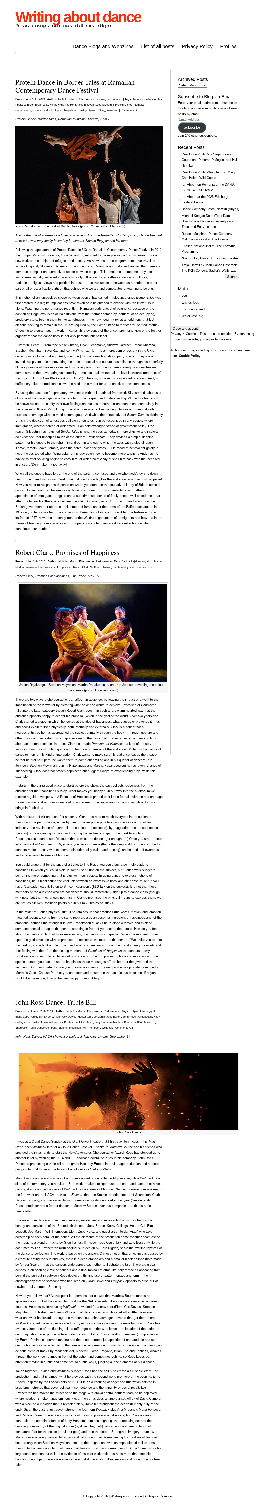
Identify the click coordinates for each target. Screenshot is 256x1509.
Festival (100, 99)
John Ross (129, 1016)
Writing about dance (78, 17)
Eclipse (134, 1011)
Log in (186, 295)
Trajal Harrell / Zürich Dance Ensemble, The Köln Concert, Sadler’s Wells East (210, 267)
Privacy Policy (197, 46)
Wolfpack (107, 1027)
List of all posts (157, 46)
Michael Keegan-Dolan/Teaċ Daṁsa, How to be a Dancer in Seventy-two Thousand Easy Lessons (208, 221)
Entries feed (190, 302)
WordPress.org (192, 316)
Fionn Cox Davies (65, 1016)
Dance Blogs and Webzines (103, 46)
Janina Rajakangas (133, 561)
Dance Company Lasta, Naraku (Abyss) (210, 209)
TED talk (99, 886)
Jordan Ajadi (145, 1016)
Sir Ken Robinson (100, 567)
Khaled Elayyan (84, 104)
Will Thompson (91, 1027)
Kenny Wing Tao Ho (62, 104)
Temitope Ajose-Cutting (91, 110)
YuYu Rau (112, 110)
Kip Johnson (154, 561)
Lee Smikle (33, 1022)
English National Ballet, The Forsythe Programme (209, 248)
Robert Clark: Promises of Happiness (68, 552)
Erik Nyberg (46, 1016)
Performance (114, 99)
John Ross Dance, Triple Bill (56, 1002)
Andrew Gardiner (142, 99)
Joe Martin (98, 1016)
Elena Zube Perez (26, 1016)
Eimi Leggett (147, 1011)
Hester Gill (84, 1016)
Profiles (228, 46)
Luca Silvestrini (105, 104)
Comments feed (193, 309)
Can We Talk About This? (62, 378)
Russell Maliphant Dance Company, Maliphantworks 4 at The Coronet (207, 236)
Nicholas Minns (67, 99)
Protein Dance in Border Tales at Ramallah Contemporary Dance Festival (75, 86)
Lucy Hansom (103, 1022)
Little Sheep (86, 1022)
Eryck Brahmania (37, 104)
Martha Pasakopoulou (29, 567)
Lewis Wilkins (49, 1022)
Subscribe (192, 127)
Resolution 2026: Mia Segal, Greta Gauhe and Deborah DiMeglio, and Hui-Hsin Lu (210, 159)
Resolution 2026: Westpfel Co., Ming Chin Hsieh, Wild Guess (208, 175)
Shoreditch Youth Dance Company (36, 1027)
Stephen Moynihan (65, 110)
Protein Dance (123, 104)
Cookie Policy (189, 356)
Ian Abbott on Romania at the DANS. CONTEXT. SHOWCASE (208, 187)
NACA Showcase (144, 1022)
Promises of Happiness (58, 567)
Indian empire (145, 512)
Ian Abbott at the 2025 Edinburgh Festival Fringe (205, 199)
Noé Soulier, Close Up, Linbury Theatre (210, 258)
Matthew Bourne (123, 1022)
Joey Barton (113, 1016)
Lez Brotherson (68, 1022)
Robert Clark (81, 567)
